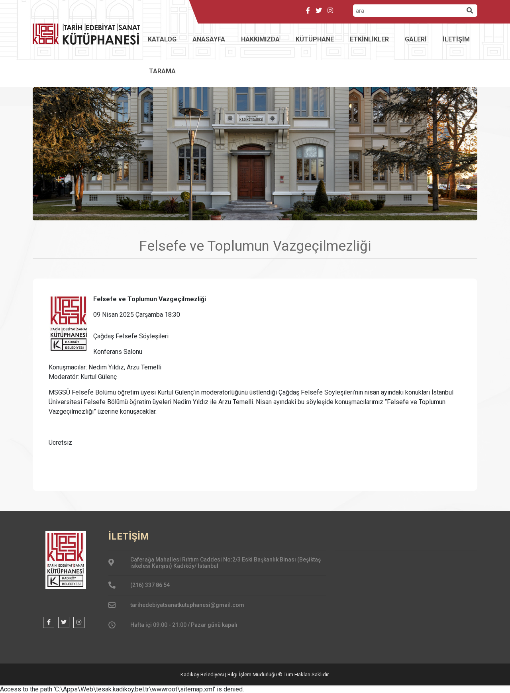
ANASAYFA (208, 39)
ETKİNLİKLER (369, 39)
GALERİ (416, 39)
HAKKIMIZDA (260, 39)
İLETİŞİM (456, 39)
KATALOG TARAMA (162, 55)
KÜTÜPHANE (315, 39)
